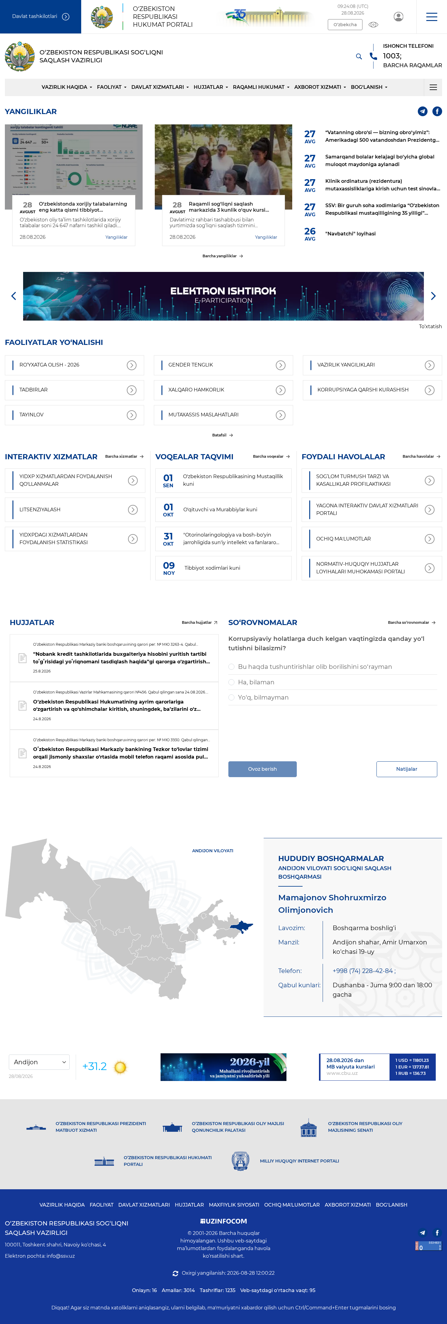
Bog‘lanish (367, 87)
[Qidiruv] (359, 56)
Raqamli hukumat (259, 87)
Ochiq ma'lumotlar (292, 1205)
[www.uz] (428, 1246)
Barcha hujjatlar (197, 622)
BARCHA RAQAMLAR (412, 65)
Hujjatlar (208, 87)
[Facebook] (437, 111)
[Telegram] (423, 111)
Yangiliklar (117, 237)
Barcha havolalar (418, 456)
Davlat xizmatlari (157, 87)
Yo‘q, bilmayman (263, 697)
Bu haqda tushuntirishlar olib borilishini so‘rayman (315, 666)
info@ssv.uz (61, 1256)
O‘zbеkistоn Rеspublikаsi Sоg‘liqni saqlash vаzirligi (66, 1228)
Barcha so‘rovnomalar (408, 622)
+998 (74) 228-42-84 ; (364, 971)
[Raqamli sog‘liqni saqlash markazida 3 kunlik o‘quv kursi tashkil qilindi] (224, 167)
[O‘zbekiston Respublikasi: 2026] (223, 1067)
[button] (431, 16)
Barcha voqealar (268, 456)
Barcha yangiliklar (220, 256)
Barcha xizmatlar (121, 456)
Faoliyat (109, 87)
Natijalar (407, 769)
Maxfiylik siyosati (234, 1205)
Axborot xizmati (317, 87)
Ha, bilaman (256, 682)
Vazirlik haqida (64, 87)
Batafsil (219, 435)
